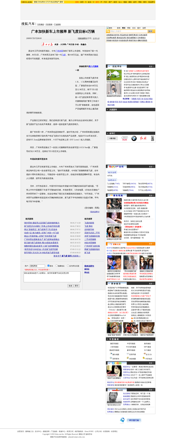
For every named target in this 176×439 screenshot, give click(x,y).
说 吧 (121, 167)
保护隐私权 (79, 431)
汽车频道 (40, 24)
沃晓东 (126, 79)
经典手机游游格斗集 (133, 253)
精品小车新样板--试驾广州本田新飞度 (40, 236)
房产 (110, 2)
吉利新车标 (89, 229)
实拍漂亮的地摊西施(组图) (140, 302)
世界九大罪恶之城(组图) (140, 304)
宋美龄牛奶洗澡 (112, 40)
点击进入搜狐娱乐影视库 (140, 313)
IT (101, 2)
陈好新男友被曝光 (146, 279)
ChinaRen (41, 2)
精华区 (86, 269)
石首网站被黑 (111, 38)
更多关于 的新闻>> (66, 256)
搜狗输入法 (29, 431)
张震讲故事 (140, 248)
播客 (130, 2)
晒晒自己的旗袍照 (121, 412)
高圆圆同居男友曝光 (114, 96)
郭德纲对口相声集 (119, 248)
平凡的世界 (137, 251)
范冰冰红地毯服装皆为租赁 (118, 296)
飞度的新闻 (89, 223)
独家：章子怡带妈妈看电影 (141, 288)
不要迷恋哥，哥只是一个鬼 (140, 393)
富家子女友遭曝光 (114, 378)
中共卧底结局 (123, 40)
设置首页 (20, 431)
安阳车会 (126, 372)
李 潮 (126, 76)
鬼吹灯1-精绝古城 (118, 251)
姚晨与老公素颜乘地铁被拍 (118, 299)
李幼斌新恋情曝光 (146, 274)
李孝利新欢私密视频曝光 (140, 307)
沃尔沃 (146, 99)
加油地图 (132, 359)
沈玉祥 (126, 82)
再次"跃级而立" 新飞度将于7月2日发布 (40, 229)
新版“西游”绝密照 (114, 335)
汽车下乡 (140, 99)
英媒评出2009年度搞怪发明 (140, 396)
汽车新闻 (49, 24)
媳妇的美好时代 (140, 206)
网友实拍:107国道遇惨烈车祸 (141, 372)
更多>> (151, 66)
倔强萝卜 (127, 206)
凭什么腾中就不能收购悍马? (139, 79)
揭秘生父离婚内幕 (146, 271)
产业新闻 (57, 24)
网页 (123, 28)
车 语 (126, 71)
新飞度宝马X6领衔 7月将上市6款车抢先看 (42, 226)
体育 (82, 2)
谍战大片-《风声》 (114, 211)
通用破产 (136, 102)
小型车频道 (114, 347)
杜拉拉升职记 (131, 248)
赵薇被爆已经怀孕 (113, 274)
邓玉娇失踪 (124, 35)
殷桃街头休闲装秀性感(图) (117, 293)
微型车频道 (114, 344)
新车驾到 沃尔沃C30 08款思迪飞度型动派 (41, 253)
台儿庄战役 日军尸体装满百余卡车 (136, 211)
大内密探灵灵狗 (129, 208)
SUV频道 (147, 350)
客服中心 (62, 431)
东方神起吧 (143, 187)
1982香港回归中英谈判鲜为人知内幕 (137, 217)
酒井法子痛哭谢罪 (147, 335)
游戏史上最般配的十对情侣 (141, 315)
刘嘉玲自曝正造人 (129, 279)
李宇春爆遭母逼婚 (113, 276)
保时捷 (112, 102)
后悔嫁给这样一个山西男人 (140, 402)
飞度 (64, 55)
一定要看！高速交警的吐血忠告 (142, 367)
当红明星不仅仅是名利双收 (140, 399)
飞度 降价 (88, 226)
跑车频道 (147, 344)
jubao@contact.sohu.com (76, 437)
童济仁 (126, 93)
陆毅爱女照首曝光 (146, 276)
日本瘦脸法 (141, 38)
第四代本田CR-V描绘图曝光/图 (138, 96)
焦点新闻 (126, 393)
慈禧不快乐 (133, 40)
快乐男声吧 (143, 184)
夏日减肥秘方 (132, 38)
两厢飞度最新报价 (92, 249)
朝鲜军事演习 (134, 35)
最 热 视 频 (118, 196)
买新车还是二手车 (92, 233)
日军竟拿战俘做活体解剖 (117, 302)
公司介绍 (98, 431)
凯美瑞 (130, 102)
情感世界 (126, 402)
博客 (140, 2)
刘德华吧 (126, 187)
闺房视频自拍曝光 (114, 225)
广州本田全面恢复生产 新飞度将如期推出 (41, 239)
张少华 (126, 74)
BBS (145, 2)
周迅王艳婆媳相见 (129, 276)
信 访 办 (149, 354)
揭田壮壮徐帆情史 (114, 271)
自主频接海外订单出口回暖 (139, 85)
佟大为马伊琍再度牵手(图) (140, 290)
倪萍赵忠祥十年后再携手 (140, 293)
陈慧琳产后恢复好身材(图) (117, 290)
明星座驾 (126, 369)
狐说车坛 (126, 367)
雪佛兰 (142, 102)
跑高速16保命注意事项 (143, 382)
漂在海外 (110, 409)
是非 (125, 96)
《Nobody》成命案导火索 (117, 310)
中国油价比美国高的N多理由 (139, 90)
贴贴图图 (126, 396)
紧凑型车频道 (114, 350)
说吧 (144, 28)
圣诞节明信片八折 (113, 279)
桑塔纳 (147, 102)
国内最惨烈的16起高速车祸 (124, 382)
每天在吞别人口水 (114, 405)
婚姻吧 (125, 190)
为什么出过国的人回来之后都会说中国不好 (130, 409)
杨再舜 (126, 90)
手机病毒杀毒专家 (119, 253)
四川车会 (126, 375)
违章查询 (115, 359)
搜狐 (35, 2)
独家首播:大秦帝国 (131, 200)
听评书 (109, 248)
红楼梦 (147, 248)
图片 (139, 28)
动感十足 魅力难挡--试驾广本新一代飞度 (41, 233)
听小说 (109, 251)
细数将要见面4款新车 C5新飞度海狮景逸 (41, 246)
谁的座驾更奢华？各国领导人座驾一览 (129, 385)
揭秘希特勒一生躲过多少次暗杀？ (136, 214)
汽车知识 (148, 359)
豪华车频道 (131, 350)
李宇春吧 (126, 184)
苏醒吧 (110, 187)
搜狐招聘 (46, 431)
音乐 (134, 28)
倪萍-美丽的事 (142, 208)
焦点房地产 (55, 2)
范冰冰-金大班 (143, 200)
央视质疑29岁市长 (113, 35)
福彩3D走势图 (146, 253)
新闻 (118, 28)
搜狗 (61, 2)
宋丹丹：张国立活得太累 (133, 221)
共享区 (109, 253)
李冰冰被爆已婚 (130, 271)
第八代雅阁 (93, 66)
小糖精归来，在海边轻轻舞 (140, 404)
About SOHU (89, 431)
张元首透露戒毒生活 (141, 318)
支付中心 (38, 431)
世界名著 (129, 251)
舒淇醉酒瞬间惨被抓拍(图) (140, 299)
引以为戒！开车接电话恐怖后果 (142, 378)
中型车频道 (131, 344)
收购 (113, 105)
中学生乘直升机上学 (114, 82)
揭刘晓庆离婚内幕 (129, 274)
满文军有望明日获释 (131, 224)
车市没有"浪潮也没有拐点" (139, 82)
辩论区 (86, 272)
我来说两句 (82, 38)
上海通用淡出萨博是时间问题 (138, 76)
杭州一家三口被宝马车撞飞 (140, 369)
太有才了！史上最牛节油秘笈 (141, 375)
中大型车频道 (131, 347)
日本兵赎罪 (143, 35)
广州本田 (59, 51)
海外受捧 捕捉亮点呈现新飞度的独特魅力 (41, 223)
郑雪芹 (126, 85)
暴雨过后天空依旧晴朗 (136, 412)
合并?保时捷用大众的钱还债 (139, 74)
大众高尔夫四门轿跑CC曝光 (139, 93)
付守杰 (109, 176)
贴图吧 (110, 190)
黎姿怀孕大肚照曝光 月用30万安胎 (136, 232)
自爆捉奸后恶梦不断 (114, 239)
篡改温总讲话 (122, 38)
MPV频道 (147, 347)
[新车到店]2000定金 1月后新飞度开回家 (41, 249)
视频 (125, 2)
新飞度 (87, 253)
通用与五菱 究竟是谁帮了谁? (138, 88)
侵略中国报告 (142, 40)
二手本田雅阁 (90, 239)
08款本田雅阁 (90, 243)
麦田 (132, 206)
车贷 (120, 102)
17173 (48, 2)
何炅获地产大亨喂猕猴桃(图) (118, 288)
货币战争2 (145, 251)
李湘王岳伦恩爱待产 (131, 230)
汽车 (105, 2)
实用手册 (132, 354)
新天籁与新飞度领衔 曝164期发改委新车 (41, 243)
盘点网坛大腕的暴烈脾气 (117, 304)
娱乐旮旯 (126, 399)
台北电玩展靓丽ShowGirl (117, 315)
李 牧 (126, 88)
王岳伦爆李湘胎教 (116, 321)
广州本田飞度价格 (92, 246)
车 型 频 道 (114, 339)
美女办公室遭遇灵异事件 (117, 307)
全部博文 (114, 431)
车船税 (133, 99)
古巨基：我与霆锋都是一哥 (134, 238)
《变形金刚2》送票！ (118, 318)
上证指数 (111, 184)
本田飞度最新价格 (92, 236)
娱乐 (89, 2)
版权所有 (89, 434)
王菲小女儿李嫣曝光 (130, 335)
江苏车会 (126, 378)
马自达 (124, 102)
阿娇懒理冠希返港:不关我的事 (135, 235)
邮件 (135, 2)
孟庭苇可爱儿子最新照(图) (140, 310)
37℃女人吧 (143, 190)
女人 (120, 2)
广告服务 (54, 431)
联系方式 (70, 431)
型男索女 (126, 404)
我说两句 (151, 2)
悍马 (116, 102)
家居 (115, 2)
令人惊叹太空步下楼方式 (143, 321)
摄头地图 (115, 354)
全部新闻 (106, 431)
